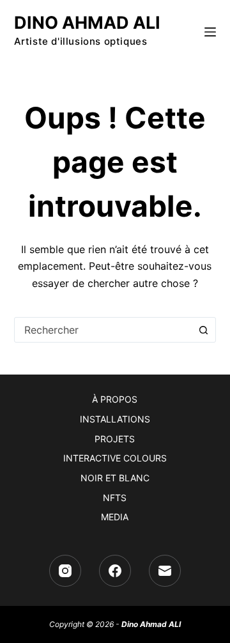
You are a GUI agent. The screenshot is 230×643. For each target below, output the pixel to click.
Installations (115, 419)
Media (114, 516)
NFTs (114, 497)
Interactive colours (115, 458)
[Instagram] (65, 571)
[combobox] (103, 330)
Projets (115, 438)
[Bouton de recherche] (203, 330)
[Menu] (210, 32)
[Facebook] (115, 571)
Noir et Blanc (115, 477)
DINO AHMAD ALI (87, 22)
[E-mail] (165, 571)
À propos (114, 399)
